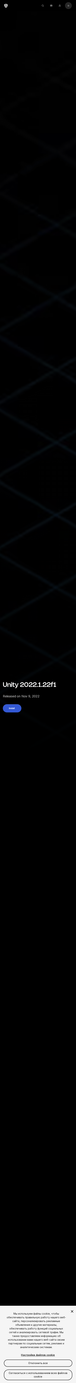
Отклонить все (38, 1363)
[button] (12, 708)
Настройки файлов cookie (38, 1354)
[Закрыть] (72, 1311)
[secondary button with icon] (68, 5)
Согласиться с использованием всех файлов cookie (38, 1374)
